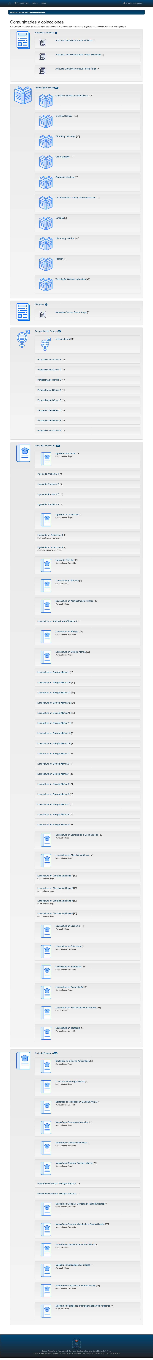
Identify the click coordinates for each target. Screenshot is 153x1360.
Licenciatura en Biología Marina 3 (53, 763)
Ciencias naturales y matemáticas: (71, 95)
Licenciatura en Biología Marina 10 (54, 682)
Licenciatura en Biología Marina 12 (54, 702)
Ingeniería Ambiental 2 (48, 483)
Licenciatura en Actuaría (67, 580)
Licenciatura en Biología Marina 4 (53, 773)
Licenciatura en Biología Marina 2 (53, 753)
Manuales (39, 304)
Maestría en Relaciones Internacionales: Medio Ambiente (82, 1305)
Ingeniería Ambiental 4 (48, 504)
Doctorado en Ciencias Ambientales (72, 1060)
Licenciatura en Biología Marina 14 (54, 722)
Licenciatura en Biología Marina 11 (54, 692)
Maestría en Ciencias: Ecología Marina (73, 1162)
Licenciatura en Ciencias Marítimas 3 (55, 900)
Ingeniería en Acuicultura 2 (50, 547)
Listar (34, 3)
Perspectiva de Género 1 (49, 359)
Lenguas (59, 217)
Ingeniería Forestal (64, 559)
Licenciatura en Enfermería (68, 946)
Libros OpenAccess (44, 87)
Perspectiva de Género (46, 331)
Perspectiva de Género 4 (49, 389)
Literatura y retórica (64, 238)
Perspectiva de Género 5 (49, 400)
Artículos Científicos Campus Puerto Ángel (75, 68)
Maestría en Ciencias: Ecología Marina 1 (56, 1183)
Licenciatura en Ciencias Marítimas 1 (55, 875)
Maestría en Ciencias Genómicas (71, 1142)
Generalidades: (62, 156)
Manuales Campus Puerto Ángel (71, 312)
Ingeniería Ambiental (65, 453)
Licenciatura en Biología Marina (70, 651)
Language (138, 3)
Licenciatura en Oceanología (69, 987)
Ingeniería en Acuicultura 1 (50, 534)
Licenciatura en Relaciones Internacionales (75, 1007)
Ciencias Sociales (63, 115)
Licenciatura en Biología (66, 631)
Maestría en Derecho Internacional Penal (74, 1244)
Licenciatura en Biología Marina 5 (53, 783)
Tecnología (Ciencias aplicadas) (70, 279)
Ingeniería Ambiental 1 (48, 473)
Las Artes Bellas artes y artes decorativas (75, 197)
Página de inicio (22, 3)
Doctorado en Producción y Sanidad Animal (76, 1101)
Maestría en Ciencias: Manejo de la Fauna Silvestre (80, 1224)
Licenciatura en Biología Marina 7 (53, 804)
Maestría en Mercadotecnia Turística (72, 1264)
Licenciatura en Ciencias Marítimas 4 (55, 913)
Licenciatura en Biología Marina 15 (54, 733)
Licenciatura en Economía (67, 925)
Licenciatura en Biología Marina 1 (53, 672)
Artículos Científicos (44, 32)
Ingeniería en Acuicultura (67, 514)
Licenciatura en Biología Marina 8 (53, 814)
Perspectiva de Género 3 (49, 379)
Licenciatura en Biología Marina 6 (53, 794)
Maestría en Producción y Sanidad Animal (75, 1285)
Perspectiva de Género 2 (49, 369)
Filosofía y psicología (65, 136)
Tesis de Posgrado (44, 1052)
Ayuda (43, 3)
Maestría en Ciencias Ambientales (71, 1122)
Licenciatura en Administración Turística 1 (57, 621)
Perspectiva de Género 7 (49, 420)
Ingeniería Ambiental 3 (48, 494)
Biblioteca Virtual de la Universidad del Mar (27, 12)
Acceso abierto (62, 338)
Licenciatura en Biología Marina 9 (53, 824)
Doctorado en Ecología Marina (70, 1081)
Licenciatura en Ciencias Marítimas (72, 855)
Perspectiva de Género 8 (49, 430)
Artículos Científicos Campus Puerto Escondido (78, 54)
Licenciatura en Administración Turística (74, 600)
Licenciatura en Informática (68, 966)
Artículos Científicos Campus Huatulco (73, 40)
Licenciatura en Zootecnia (67, 1027)
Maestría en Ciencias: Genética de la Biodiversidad (79, 1203)
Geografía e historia (64, 177)
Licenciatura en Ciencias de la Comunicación (76, 834)
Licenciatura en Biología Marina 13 (54, 712)
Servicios (129, 3)
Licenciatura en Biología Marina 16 (54, 743)
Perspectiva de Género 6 (49, 410)
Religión (59, 258)
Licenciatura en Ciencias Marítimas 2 (55, 888)
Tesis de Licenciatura (45, 445)
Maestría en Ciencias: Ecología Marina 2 (56, 1193)
